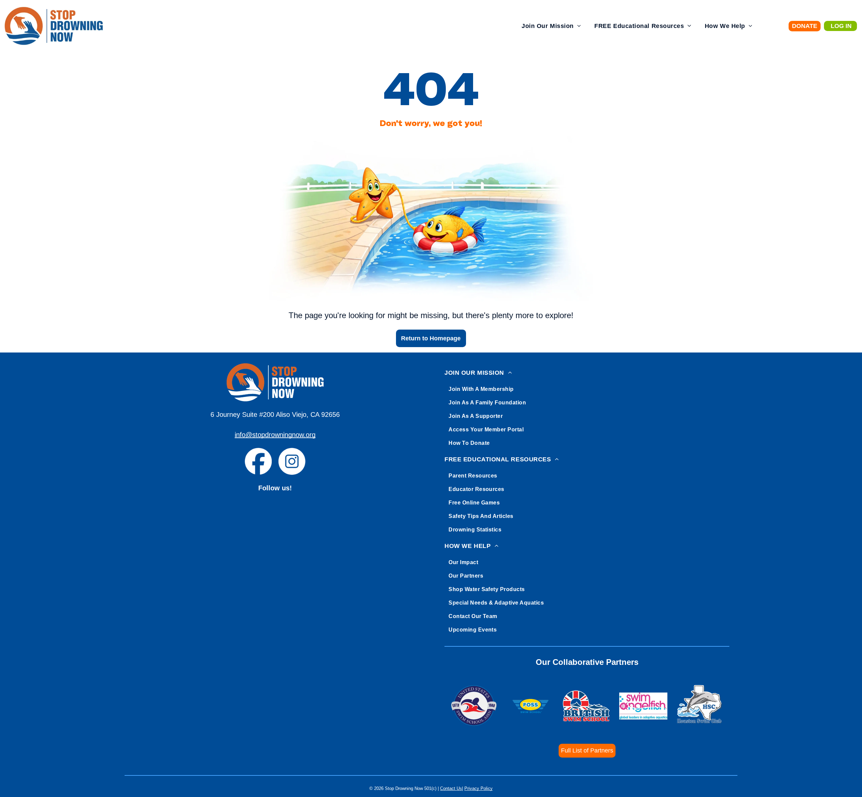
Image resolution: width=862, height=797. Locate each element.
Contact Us (451, 788)
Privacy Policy (478, 788)
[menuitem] (551, 26)
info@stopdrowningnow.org (275, 434)
